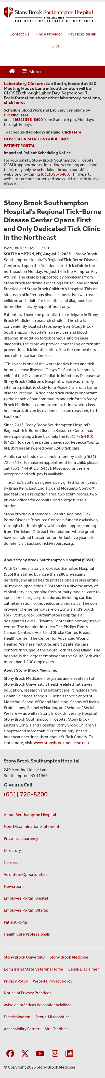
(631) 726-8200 (26, 794)
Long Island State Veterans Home (33, 969)
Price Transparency (21, 838)
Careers (11, 862)
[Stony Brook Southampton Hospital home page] (52, 14)
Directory (12, 850)
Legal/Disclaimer (83, 969)
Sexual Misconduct (52, 1016)
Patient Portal (16, 922)
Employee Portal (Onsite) (26, 898)
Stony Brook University (24, 957)
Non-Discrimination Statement (31, 826)
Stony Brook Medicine (69, 957)
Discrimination (17, 1016)
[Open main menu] (31, 72)
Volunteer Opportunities (26, 874)
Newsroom (14, 886)
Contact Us (19, 34)
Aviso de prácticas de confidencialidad (38, 1004)
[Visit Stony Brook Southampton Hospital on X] (25, 1054)
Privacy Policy (16, 981)
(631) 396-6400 (55, 174)
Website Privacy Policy (52, 981)
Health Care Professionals (27, 934)
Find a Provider (49, 34)
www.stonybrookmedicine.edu (61, 742)
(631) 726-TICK (79, 436)
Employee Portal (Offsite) (26, 910)
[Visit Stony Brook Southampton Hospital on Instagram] (55, 1054)
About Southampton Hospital (30, 814)
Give (55, 46)
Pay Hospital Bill (82, 34)
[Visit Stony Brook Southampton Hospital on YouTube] (40, 1054)
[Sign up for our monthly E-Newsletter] (69, 1054)
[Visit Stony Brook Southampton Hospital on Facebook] (10, 1054)
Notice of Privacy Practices (27, 992)
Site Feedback (57, 1028)
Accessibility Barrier (22, 1028)
